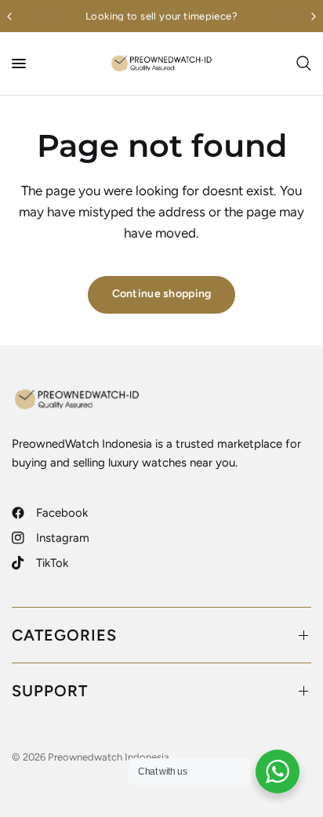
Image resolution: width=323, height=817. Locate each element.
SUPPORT (50, 690)
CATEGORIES (64, 635)
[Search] (301, 63)
